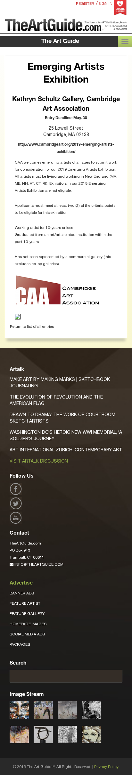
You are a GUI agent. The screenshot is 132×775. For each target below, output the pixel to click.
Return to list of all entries (32, 326)
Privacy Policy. (106, 766)
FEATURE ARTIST (25, 603)
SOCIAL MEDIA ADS (27, 634)
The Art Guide (60, 41)
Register (85, 3)
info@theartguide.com (38, 564)
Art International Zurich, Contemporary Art (66, 449)
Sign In (105, 3)
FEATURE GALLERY (27, 613)
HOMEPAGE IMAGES (28, 624)
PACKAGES (20, 644)
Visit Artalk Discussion (39, 461)
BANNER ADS (22, 593)
